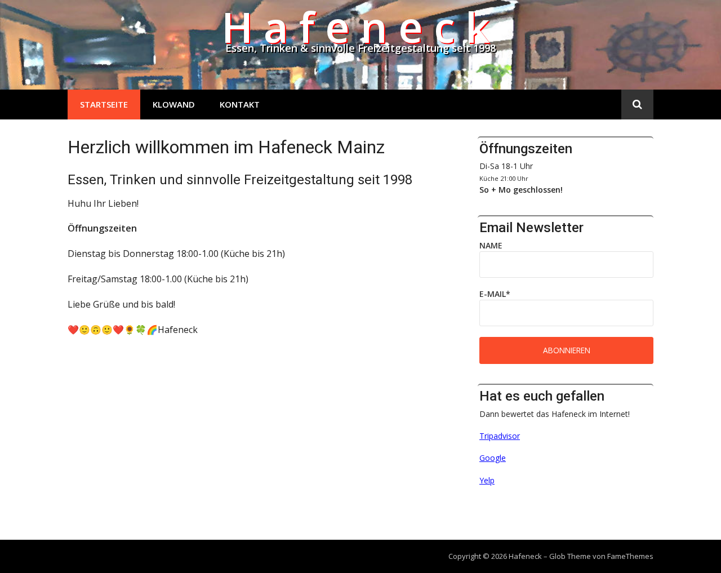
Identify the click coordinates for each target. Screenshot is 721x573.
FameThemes (630, 556)
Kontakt (240, 104)
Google (492, 457)
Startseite (104, 104)
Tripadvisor (499, 435)
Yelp (487, 480)
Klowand (174, 104)
